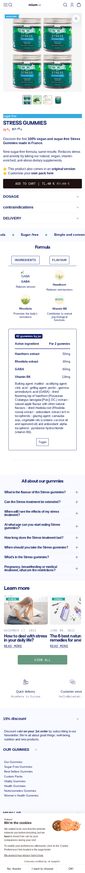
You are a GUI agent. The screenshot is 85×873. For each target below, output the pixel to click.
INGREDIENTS (25, 260)
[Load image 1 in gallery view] (27, 99)
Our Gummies (13, 762)
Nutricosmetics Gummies (20, 790)
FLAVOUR (59, 260)
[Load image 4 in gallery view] (58, 99)
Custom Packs (13, 776)
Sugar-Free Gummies (18, 766)
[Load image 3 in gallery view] (47, 99)
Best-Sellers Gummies (18, 771)
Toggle (42, 442)
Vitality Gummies (15, 781)
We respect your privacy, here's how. (24, 855)
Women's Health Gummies (21, 795)
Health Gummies (15, 786)
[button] (10, 4)
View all (42, 660)
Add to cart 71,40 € (42, 184)
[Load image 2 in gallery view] (37, 99)
